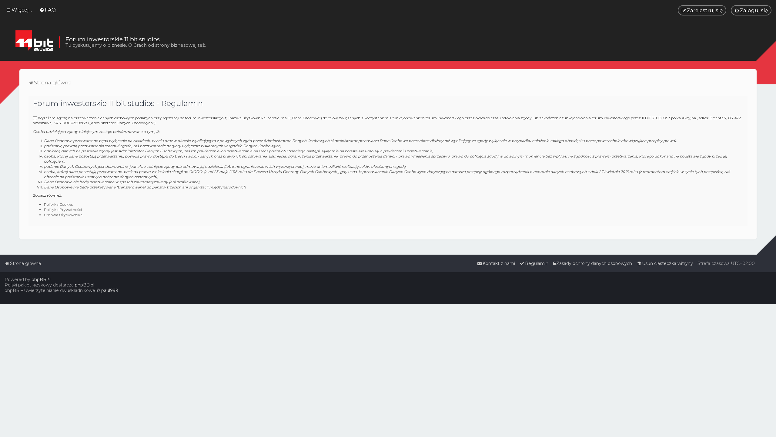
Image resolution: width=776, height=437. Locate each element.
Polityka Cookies (58, 204)
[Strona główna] (34, 42)
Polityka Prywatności (63, 209)
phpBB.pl (84, 285)
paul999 (109, 290)
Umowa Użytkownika (63, 214)
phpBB (39, 279)
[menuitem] (47, 9)
